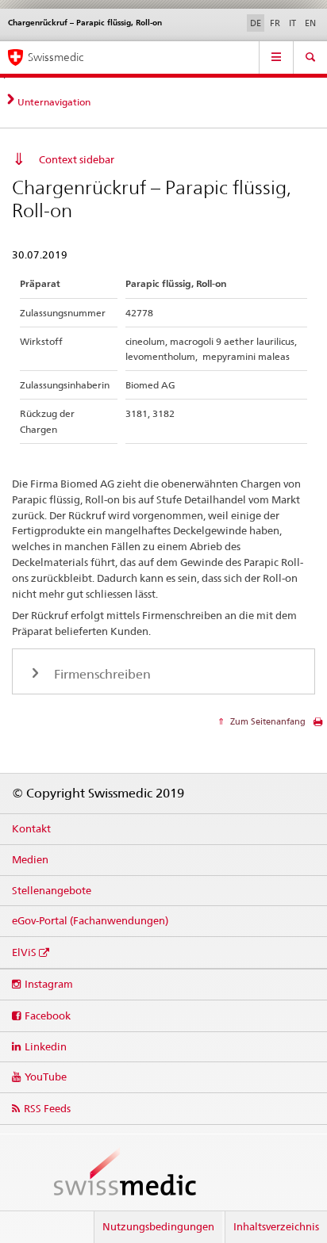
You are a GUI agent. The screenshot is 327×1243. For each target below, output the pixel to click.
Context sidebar (76, 159)
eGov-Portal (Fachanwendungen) (90, 920)
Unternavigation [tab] (53, 102)
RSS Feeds (47, 1108)
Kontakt (31, 828)
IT (292, 23)
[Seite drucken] (318, 725)
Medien (30, 859)
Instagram (49, 983)
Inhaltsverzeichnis (276, 1226)
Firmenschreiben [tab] (101, 674)
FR (275, 23)
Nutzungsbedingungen (158, 1226)
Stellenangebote (51, 890)
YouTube (46, 1076)
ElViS (24, 952)
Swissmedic (55, 57)
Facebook (48, 1015)
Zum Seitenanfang (267, 721)
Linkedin (46, 1046)
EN (310, 23)
